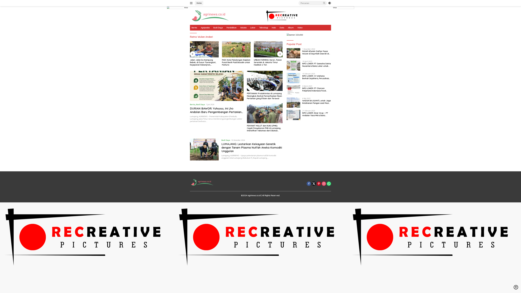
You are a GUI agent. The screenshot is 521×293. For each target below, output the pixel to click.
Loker (252, 27)
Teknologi (263, 27)
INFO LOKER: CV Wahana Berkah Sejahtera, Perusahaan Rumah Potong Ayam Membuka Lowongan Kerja (316, 77)
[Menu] (192, 3)
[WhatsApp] (329, 183)
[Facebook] (309, 183)
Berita (194, 27)
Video (300, 27)
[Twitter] (314, 183)
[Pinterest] (319, 183)
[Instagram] (324, 183)
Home (199, 3)
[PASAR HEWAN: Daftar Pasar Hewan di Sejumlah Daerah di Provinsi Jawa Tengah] (293, 53)
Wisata (243, 27)
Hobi (274, 27)
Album (291, 27)
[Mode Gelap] (329, 3)
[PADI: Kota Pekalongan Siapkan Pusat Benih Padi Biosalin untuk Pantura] (236, 49)
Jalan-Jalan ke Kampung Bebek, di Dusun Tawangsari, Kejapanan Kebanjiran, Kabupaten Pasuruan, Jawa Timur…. (203, 62)
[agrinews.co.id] (210, 15)
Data (282, 27)
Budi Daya (218, 27)
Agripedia (205, 27)
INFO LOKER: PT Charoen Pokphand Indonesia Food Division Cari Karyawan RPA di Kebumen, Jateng (315, 89)
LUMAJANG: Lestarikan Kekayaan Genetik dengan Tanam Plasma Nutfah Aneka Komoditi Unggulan (251, 147)
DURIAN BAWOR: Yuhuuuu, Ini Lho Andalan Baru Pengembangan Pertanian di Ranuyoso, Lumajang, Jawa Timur (215, 112)
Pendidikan (231, 27)
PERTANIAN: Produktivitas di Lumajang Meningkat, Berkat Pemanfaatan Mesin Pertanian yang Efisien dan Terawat (264, 96)
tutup (186, 8)
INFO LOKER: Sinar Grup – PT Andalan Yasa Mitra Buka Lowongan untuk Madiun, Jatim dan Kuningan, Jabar (316, 114)
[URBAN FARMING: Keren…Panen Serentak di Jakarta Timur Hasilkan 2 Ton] (268, 49)
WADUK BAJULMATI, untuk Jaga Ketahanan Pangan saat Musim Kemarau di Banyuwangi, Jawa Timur (316, 101)
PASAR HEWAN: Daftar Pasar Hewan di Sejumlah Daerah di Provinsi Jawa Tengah (315, 52)
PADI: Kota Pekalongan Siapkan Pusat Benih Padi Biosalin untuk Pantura (236, 62)
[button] (324, 3)
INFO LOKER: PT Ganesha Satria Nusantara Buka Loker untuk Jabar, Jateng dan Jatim (316, 64)
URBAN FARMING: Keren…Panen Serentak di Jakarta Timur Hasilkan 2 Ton (268, 62)
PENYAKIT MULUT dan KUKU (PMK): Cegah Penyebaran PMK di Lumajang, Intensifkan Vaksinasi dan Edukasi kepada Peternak (264, 128)
